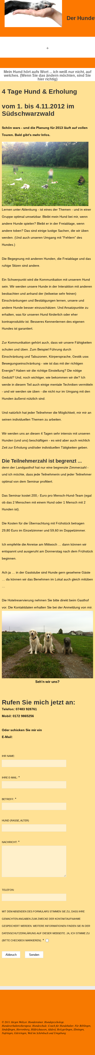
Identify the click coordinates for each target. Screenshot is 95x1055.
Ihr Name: (8, 756)
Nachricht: (9, 842)
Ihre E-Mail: (10, 777)
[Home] (33, 14)
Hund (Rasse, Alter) (15, 820)
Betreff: (8, 799)
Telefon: (8, 889)
